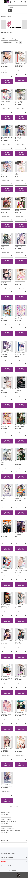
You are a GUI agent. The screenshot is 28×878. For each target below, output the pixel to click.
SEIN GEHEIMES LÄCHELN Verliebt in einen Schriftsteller (6, 677)
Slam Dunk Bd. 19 (5, 209)
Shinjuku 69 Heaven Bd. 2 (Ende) (20, 677)
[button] (17, 42)
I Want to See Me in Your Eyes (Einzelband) (6, 282)
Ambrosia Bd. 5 (5, 63)
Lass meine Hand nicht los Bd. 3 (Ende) (6, 785)
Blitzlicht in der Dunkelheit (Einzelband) (5, 246)
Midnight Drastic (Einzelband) (19, 533)
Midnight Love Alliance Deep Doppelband (19, 317)
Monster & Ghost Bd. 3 (6, 641)
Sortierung (13, 39)
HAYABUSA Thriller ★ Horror (8, 821)
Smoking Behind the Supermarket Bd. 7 (20, 425)
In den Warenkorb (7, 81)
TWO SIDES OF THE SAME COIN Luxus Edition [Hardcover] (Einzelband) (20, 353)
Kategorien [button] (4, 840)
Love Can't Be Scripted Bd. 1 (19, 138)
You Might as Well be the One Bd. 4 (20, 209)
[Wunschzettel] (21, 1)
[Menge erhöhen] (11, 76)
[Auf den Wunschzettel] (10, 54)
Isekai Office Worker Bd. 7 (6, 317)
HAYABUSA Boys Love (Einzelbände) (10, 830)
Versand (14, 870)
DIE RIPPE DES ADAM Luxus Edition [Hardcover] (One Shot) (20, 64)
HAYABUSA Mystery (6, 819)
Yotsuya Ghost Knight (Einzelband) (6, 749)
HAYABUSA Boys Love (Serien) (8, 832)
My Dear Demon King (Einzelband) (6, 569)
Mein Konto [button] (14, 2)
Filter (5, 39)
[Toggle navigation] (2, 1)
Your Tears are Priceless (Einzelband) (21, 569)
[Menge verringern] (2, 76)
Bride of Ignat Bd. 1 (20, 748)
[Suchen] (10, 10)
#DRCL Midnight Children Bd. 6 (5, 605)
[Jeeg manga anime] (6, 1)
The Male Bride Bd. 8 (20, 460)
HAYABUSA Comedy (6, 815)
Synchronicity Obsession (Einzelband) (4, 353)
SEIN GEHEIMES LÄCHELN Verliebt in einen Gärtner (20, 713)
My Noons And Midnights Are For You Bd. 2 (6, 425)
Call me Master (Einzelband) (19, 605)
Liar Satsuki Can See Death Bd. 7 (6, 138)
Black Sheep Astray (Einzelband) (20, 389)
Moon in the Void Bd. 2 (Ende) (6, 173)
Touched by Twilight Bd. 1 (6, 461)
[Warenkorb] (25, 1)
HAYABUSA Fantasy (6, 817)
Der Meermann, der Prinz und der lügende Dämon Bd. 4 (21, 246)
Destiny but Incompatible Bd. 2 (6, 713)
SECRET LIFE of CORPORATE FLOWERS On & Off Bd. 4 (20, 641)
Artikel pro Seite (7, 42)
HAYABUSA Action (5, 812)
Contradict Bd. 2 (5, 532)
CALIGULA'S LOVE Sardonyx (5, 497)
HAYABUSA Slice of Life (7, 823)
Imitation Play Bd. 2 (20, 281)
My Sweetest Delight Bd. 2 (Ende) (20, 173)
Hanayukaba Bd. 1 (6, 101)
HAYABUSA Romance (6, 826)
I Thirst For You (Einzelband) (19, 102)
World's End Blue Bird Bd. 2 (7, 389)
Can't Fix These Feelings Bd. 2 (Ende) (20, 497)
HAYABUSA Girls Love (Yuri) (8, 828)
